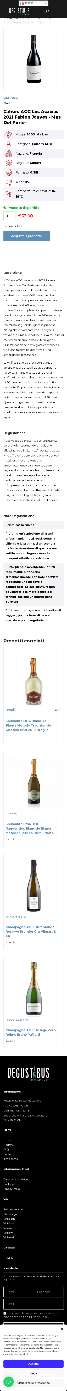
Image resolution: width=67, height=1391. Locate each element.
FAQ (6, 1149)
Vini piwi (8, 1233)
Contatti (8, 1154)
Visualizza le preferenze (33, 1382)
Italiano (29, 3)
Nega (33, 1373)
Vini (16, 18)
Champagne (10, 1214)
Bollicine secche (13, 1209)
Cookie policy (11, 1184)
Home (7, 18)
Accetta (33, 1363)
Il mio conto (10, 1159)
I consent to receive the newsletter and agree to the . (31, 1315)
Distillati (8, 1258)
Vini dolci (8, 1223)
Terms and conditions (16, 1179)
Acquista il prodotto (26, 236)
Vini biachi (9, 1219)
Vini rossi (8, 1237)
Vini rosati (9, 1228)
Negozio (8, 1145)
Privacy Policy (11, 1189)
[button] (62, 1329)
